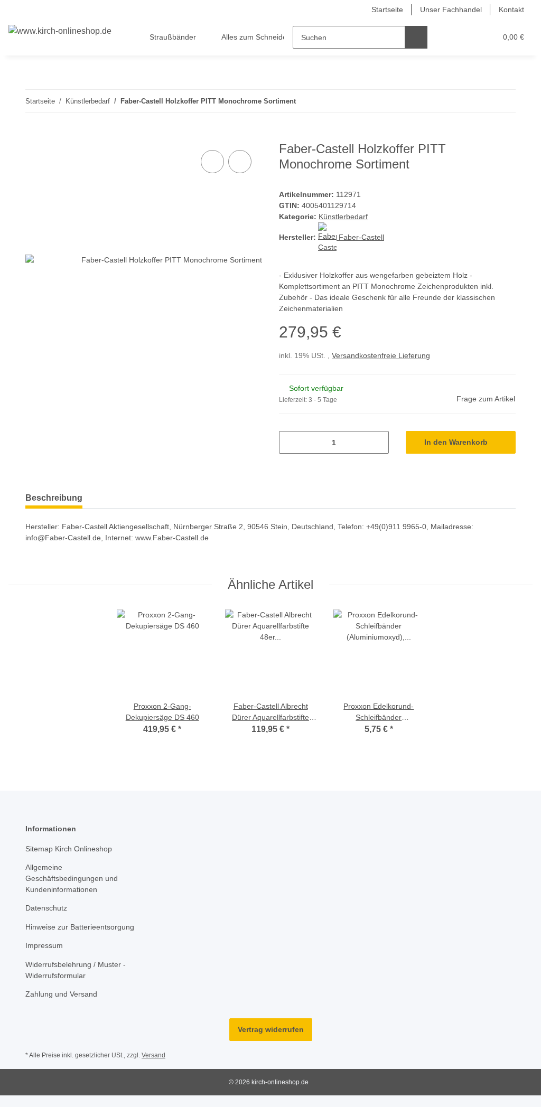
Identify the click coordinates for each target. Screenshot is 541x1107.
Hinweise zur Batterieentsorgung (79, 927)
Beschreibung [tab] (53, 497)
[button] (447, 37)
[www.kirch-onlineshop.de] (59, 31)
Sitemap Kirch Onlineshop (68, 849)
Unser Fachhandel (451, 9)
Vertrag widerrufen (271, 1029)
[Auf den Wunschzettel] (239, 161)
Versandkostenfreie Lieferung (381, 355)
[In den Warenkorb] (33, 136)
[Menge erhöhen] (377, 442)
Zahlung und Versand (61, 994)
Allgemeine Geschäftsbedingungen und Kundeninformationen (71, 878)
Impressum (44, 945)
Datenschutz (46, 908)
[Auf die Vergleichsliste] (212, 161)
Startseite (387, 9)
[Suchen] (416, 37)
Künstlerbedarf (343, 216)
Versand (153, 1055)
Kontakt (511, 9)
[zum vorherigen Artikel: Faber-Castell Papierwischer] (481, 101)
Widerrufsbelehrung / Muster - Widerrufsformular (75, 970)
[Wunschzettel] (468, 37)
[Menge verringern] (290, 442)
